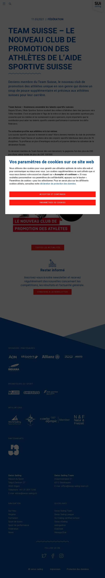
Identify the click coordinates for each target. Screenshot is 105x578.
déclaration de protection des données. (58, 183)
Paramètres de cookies (53, 202)
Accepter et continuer (52, 194)
